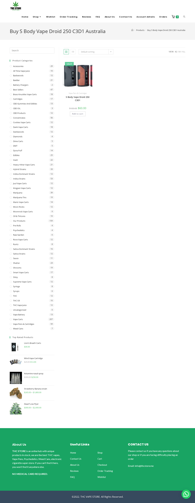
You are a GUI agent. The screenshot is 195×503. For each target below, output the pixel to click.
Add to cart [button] (77, 113)
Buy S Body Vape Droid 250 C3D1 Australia (166, 30)
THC (15, 295)
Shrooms (17, 267)
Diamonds (17, 136)
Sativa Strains (19, 253)
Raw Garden (18, 234)
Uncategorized (19, 309)
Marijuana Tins (19, 197)
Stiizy (15, 277)
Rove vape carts (20, 239)
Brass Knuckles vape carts (25, 94)
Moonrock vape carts (23, 211)
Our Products (19, 220)
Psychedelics (19, 230)
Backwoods (18, 75)
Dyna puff (17, 150)
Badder (16, 80)
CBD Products (19, 113)
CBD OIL (17, 108)
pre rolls (17, 225)
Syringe (16, 286)
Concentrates (19, 117)
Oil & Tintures (19, 216)
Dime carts (18, 141)
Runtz (15, 244)
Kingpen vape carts (22, 188)
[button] (186, 494)
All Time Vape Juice (21, 71)
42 (176, 51)
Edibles (16, 155)
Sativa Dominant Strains (24, 249)
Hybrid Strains (19, 169)
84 (180, 51)
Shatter (16, 263)
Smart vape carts (21, 272)
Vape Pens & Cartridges (78, 93)
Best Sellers (18, 89)
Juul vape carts (20, 183)
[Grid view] (66, 51)
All (183, 51)
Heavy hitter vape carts (24, 164)
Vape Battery (19, 314)
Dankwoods (18, 131)
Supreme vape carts (22, 281)
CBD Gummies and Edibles (25, 103)
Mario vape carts (21, 202)
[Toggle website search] (184, 17)
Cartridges (17, 99)
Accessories (18, 66)
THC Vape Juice (20, 305)
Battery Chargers (20, 85)
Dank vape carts (20, 127)
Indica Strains (19, 178)
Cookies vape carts (21, 122)
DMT (15, 145)
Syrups (16, 291)
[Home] (132, 30)
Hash (15, 160)
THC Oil (16, 300)
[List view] (73, 51)
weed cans (18, 328)
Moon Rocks (18, 206)
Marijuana (17, 192)
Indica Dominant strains (24, 174)
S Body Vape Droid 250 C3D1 (77, 99)
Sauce (15, 258)
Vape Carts (18, 319)
